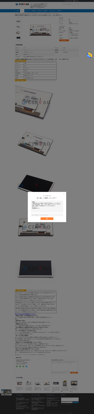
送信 (47, 218)
